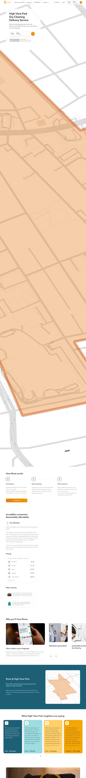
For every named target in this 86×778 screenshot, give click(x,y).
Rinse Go (29, 2)
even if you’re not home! (20, 493)
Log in (63, 2)
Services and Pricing (19, 2)
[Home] (7, 2)
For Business (37, 2)
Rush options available (63, 491)
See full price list (11, 580)
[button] (74, 489)
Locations (45, 2)
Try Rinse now (16, 500)
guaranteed (8, 657)
